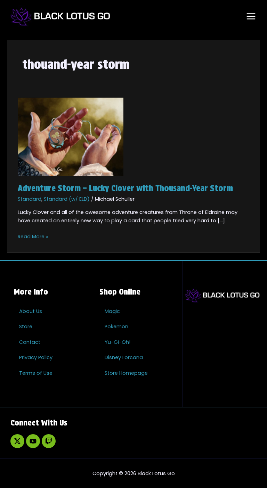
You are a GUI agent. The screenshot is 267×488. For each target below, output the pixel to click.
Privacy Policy (35, 357)
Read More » (33, 236)
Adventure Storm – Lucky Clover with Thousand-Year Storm (125, 188)
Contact (29, 342)
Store (25, 326)
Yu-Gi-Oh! (117, 342)
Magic (112, 311)
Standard (29, 199)
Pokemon (116, 326)
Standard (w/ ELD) (67, 199)
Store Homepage (126, 373)
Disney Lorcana (124, 357)
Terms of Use (35, 373)
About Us (30, 311)
